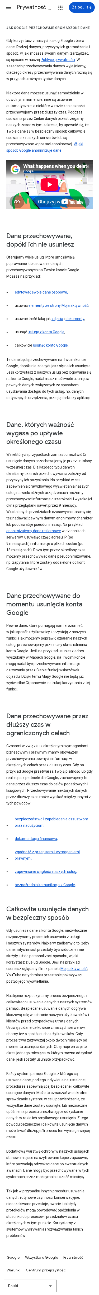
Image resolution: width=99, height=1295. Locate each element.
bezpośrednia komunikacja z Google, (45, 885)
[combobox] (30, 1286)
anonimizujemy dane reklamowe (33, 531)
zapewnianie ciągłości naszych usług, (46, 871)
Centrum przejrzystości (46, 1270)
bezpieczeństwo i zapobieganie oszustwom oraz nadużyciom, (51, 822)
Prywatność (73, 1257)
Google (13, 1257)
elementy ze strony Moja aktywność (58, 305)
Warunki (14, 1270)
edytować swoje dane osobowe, (41, 292)
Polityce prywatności (58, 60)
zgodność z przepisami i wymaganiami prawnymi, (47, 855)
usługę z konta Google (46, 332)
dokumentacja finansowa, (36, 839)
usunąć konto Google (50, 345)
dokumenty (74, 319)
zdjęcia (57, 319)
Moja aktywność (73, 968)
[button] (8, 7)
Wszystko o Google (41, 1257)
